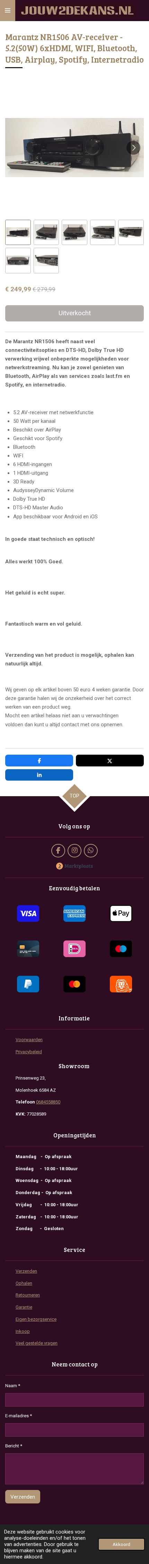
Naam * (12, 1385)
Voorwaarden (29, 1039)
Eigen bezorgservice (36, 1319)
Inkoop (23, 1331)
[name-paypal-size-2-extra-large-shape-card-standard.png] (28, 984)
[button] (18, 232)
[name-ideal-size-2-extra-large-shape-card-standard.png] (74, 948)
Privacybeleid (29, 1051)
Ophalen (24, 1283)
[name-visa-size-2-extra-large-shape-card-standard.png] (28, 913)
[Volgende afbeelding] (133, 148)
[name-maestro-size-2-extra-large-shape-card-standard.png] (121, 948)
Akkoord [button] (121, 1544)
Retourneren (28, 1295)
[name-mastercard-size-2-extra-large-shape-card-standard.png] (74, 984)
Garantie (24, 1307)
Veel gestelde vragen (37, 1343)
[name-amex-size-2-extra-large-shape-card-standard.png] (74, 913)
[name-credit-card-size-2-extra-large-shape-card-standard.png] (28, 948)
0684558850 (48, 1101)
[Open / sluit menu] (7, 10)
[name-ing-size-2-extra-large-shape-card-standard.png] (121, 984)
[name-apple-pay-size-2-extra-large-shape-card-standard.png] (121, 913)
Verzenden (26, 1271)
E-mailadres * (18, 1415)
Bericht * (13, 1445)
